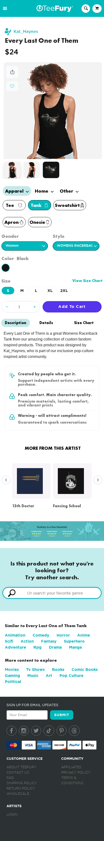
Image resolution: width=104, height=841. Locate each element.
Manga (75, 647)
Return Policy (21, 788)
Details (46, 322)
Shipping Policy (22, 783)
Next (96, 480)
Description (15, 322)
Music (32, 675)
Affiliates (71, 767)
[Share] (12, 76)
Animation (15, 635)
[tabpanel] (53, 110)
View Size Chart (87, 280)
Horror (63, 635)
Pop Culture (71, 675)
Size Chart (84, 322)
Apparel (15, 191)
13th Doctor (23, 505)
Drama (55, 647)
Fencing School (67, 505)
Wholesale (18, 794)
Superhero (74, 641)
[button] (12, 85)
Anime (83, 635)
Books (58, 669)
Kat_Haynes (26, 31)
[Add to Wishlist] (12, 86)
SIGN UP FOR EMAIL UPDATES (32, 705)
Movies (12, 669)
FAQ (10, 778)
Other (67, 191)
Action (27, 641)
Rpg (37, 647)
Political (13, 681)
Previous (4, 480)
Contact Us (18, 772)
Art (49, 675)
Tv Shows (35, 669)
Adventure (15, 647)
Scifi (9, 641)
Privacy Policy (75, 772)
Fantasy (49, 641)
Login (12, 814)
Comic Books (85, 669)
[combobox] (52, 593)
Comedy (41, 635)
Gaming (12, 675)
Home (42, 191)
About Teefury (22, 767)
